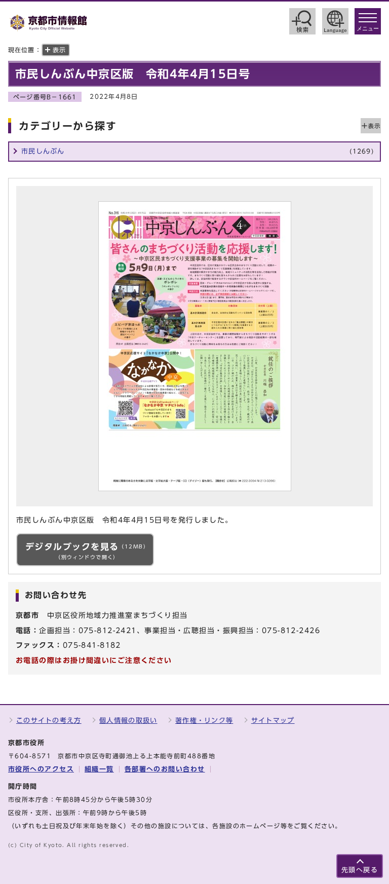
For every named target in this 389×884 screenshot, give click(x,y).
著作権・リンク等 (204, 720)
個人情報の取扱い (128, 720)
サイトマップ (273, 720)
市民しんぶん (197, 151)
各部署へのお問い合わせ (165, 769)
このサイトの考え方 (49, 720)
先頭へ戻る (359, 870)
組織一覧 (99, 769)
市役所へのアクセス (41, 769)
